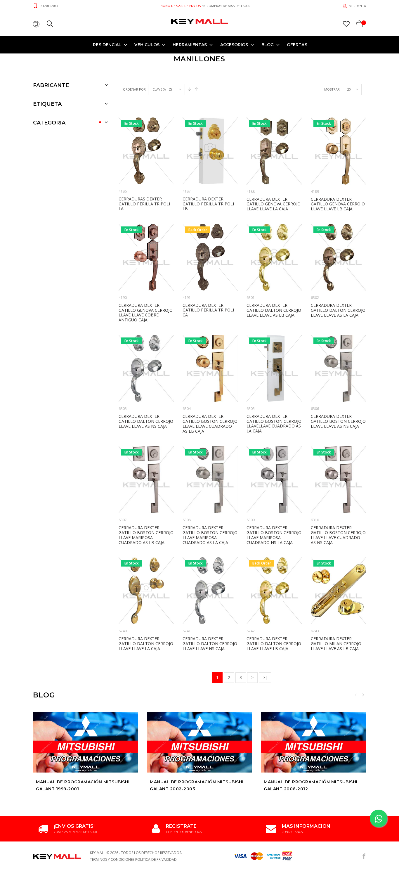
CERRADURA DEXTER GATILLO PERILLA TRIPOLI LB (208, 204)
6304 (187, 408)
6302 (315, 297)
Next (363, 695)
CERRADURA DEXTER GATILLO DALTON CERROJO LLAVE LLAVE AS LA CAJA (338, 310)
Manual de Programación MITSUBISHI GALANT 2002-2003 (197, 785)
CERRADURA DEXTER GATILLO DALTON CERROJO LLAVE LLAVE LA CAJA (146, 643)
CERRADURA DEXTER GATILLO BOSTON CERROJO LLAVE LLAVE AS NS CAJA (338, 421)
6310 (315, 519)
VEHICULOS (146, 44)
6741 (187, 630)
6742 (251, 630)
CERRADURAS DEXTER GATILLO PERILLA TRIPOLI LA (144, 204)
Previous (356, 695)
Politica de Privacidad (156, 859)
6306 (315, 408)
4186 (123, 191)
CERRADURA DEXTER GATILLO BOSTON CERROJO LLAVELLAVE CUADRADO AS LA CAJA (274, 423)
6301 (251, 297)
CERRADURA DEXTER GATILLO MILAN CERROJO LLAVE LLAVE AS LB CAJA (336, 643)
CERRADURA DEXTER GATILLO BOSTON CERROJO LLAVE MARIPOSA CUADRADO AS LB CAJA (146, 535)
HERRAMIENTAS (190, 44)
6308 (187, 519)
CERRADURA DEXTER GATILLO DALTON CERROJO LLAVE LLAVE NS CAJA (210, 643)
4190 (123, 297)
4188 (251, 191)
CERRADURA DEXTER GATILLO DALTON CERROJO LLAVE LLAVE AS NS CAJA (146, 421)
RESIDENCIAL (107, 44)
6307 (123, 519)
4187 (187, 191)
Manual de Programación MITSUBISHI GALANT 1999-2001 (83, 785)
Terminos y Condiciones (112, 859)
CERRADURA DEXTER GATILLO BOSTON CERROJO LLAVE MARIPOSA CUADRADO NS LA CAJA (274, 535)
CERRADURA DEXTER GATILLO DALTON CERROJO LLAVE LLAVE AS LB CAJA (274, 310)
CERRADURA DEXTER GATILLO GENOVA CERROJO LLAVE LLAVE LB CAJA (338, 204)
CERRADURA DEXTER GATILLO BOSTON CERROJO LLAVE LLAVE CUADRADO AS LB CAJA (210, 423)
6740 (123, 630)
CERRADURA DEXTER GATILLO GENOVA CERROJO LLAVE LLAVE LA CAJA (274, 204)
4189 (315, 191)
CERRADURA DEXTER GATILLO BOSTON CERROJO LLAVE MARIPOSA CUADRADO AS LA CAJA (210, 535)
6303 (123, 408)
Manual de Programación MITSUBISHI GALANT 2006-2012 (311, 785)
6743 (315, 630)
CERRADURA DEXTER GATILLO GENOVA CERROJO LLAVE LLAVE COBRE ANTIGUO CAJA (146, 312)
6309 (251, 519)
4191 (187, 297)
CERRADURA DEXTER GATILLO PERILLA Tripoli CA (208, 310)
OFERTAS (297, 44)
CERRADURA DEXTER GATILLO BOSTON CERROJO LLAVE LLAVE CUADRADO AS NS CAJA (338, 535)
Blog (267, 44)
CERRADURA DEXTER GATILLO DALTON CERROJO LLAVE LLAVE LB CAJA (274, 643)
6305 (251, 408)
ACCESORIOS (234, 44)
